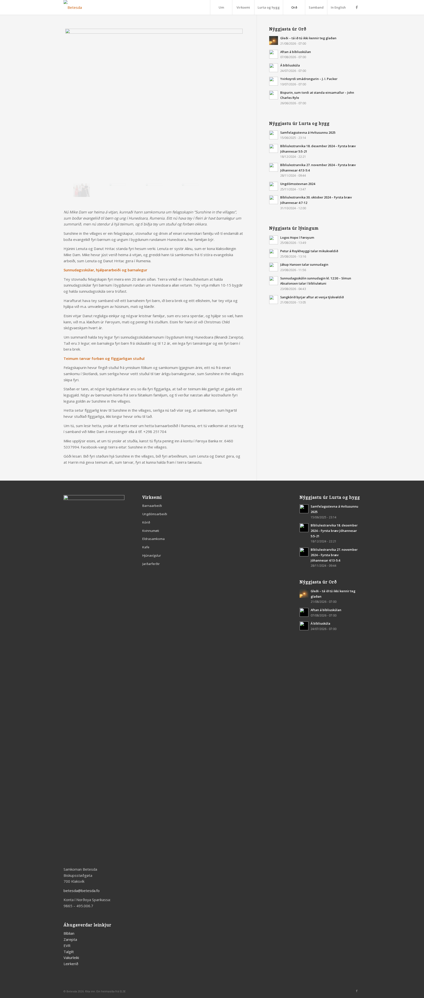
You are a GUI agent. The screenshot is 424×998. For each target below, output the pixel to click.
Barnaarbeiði (152, 505)
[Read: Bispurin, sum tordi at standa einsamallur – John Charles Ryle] (273, 95)
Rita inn (90, 991)
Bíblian (69, 933)
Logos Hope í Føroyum (297, 237)
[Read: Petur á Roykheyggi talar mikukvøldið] (273, 253)
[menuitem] (221, 7)
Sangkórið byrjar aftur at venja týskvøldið (312, 297)
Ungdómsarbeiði (154, 514)
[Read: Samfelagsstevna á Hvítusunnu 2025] (273, 135)
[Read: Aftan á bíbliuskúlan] (273, 54)
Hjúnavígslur (151, 555)
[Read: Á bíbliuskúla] (273, 67)
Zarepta (70, 939)
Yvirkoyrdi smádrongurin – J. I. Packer (308, 79)
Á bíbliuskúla (290, 65)
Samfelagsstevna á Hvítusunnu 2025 (307, 132)
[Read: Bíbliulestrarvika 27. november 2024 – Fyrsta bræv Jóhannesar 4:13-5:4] (273, 167)
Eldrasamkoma (153, 539)
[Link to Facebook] (356, 7)
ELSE (123, 991)
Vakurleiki (71, 957)
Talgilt (69, 951)
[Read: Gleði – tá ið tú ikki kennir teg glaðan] (273, 40)
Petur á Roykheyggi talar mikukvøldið (309, 251)
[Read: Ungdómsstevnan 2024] (273, 186)
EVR (67, 945)
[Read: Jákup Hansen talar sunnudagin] (273, 267)
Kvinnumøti (150, 530)
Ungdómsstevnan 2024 (297, 184)
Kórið (146, 522)
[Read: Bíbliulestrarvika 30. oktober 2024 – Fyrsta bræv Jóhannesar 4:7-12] (273, 199)
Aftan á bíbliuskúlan (295, 52)
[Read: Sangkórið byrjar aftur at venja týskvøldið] (273, 299)
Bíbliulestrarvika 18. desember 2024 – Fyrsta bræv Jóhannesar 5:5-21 (334, 530)
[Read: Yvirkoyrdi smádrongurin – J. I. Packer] (273, 81)
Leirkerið (71, 963)
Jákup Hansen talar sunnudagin (304, 264)
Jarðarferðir (151, 564)
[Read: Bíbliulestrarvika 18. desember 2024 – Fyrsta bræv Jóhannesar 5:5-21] (273, 148)
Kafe (145, 547)
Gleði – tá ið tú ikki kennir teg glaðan (308, 38)
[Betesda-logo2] (73, 7)
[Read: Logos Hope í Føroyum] (273, 240)
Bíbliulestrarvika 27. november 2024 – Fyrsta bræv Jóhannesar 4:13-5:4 (334, 554)
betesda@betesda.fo (82, 890)
